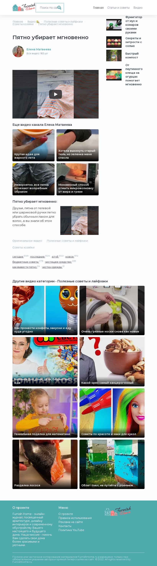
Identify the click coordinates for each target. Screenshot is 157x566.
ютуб (58, 256)
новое (71, 256)
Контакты (64, 526)
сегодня (20, 256)
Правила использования (75, 518)
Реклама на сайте (70, 522)
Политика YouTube (71, 530)
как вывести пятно (26, 266)
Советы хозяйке (23, 247)
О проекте (65, 514)
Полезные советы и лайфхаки (67, 240)
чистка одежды (53, 266)
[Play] (55, 94)
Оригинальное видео (27, 240)
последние (40, 256)
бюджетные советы (27, 261)
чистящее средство (60, 261)
